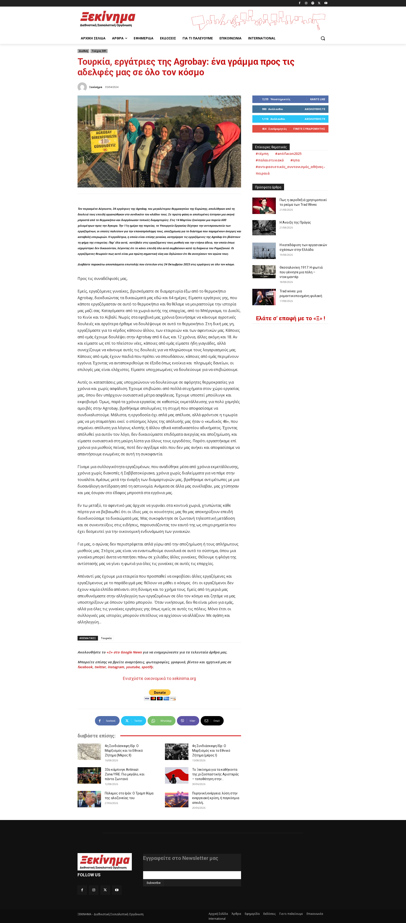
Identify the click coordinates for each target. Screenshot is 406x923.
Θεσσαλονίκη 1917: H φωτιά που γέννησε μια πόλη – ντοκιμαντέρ (301, 272)
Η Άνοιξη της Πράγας (295, 222)
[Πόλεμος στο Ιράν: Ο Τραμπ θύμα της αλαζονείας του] (89, 799)
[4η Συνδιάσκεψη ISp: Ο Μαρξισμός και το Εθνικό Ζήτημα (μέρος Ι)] (176, 752)
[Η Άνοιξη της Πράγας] (264, 227)
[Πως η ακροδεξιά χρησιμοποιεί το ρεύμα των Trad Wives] (264, 206)
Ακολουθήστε (315, 109)
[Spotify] (313, 3)
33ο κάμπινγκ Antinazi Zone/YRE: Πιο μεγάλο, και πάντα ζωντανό (124, 774)
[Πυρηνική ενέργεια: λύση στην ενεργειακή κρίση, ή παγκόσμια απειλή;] (176, 799)
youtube (133, 667)
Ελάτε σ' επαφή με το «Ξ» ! (290, 318)
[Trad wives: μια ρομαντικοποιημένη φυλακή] (264, 297)
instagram (116, 667)
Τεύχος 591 (99, 51)
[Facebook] (299, 3)
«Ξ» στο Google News (124, 652)
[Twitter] (319, 3)
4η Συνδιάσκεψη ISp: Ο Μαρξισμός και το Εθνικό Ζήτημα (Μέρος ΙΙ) (124, 750)
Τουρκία (106, 638)
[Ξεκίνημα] (83, 87)
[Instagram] (306, 3)
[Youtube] (325, 3)
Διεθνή (83, 51)
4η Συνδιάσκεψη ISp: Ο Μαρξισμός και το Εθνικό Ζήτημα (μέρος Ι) (211, 750)
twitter (100, 667)
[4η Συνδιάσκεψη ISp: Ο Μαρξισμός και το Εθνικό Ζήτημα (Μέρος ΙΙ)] (89, 752)
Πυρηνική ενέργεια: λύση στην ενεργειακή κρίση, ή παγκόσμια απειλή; (215, 798)
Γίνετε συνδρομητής (309, 128)
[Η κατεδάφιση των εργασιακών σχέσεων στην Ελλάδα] (264, 251)
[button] (322, 38)
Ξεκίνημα (95, 87)
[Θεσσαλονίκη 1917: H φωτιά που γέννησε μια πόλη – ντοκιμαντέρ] (264, 271)
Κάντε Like (317, 99)
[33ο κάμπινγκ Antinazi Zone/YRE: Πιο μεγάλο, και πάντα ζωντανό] (89, 775)
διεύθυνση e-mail (155, 869)
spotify (147, 667)
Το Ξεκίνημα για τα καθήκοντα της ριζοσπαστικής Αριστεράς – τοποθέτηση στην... (215, 774)
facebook (85, 667)
